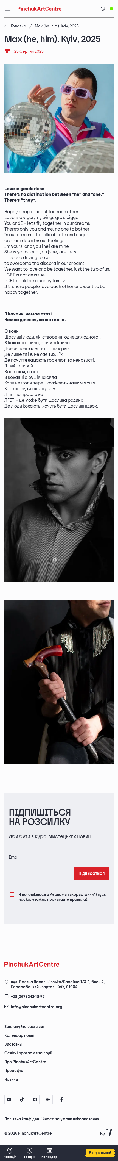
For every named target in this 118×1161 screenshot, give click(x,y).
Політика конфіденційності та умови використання (51, 1119)
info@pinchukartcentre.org (36, 1007)
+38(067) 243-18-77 (28, 996)
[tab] (54, 1118)
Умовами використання (72, 894)
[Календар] (49, 1153)
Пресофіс (13, 1070)
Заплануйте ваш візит (24, 1026)
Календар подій (19, 1035)
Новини (11, 1079)
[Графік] (30, 1153)
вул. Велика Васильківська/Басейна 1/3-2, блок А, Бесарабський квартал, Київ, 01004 (58, 984)
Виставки (13, 1044)
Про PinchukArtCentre (25, 1062)
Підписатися (91, 873)
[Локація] (10, 1153)
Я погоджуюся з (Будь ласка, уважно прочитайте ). (62, 897)
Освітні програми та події (28, 1053)
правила (78, 899)
